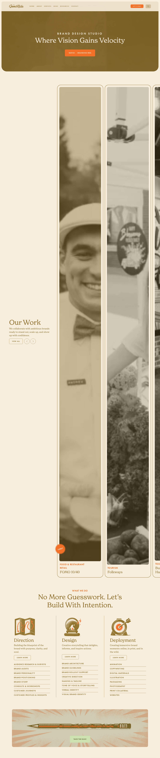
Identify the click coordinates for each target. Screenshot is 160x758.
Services (47, 6)
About (39, 6)
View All (16, 341)
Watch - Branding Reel (80, 53)
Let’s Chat (137, 6)
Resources (64, 6)
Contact (74, 6)
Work (31, 6)
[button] (27, 341)
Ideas (55, 6)
